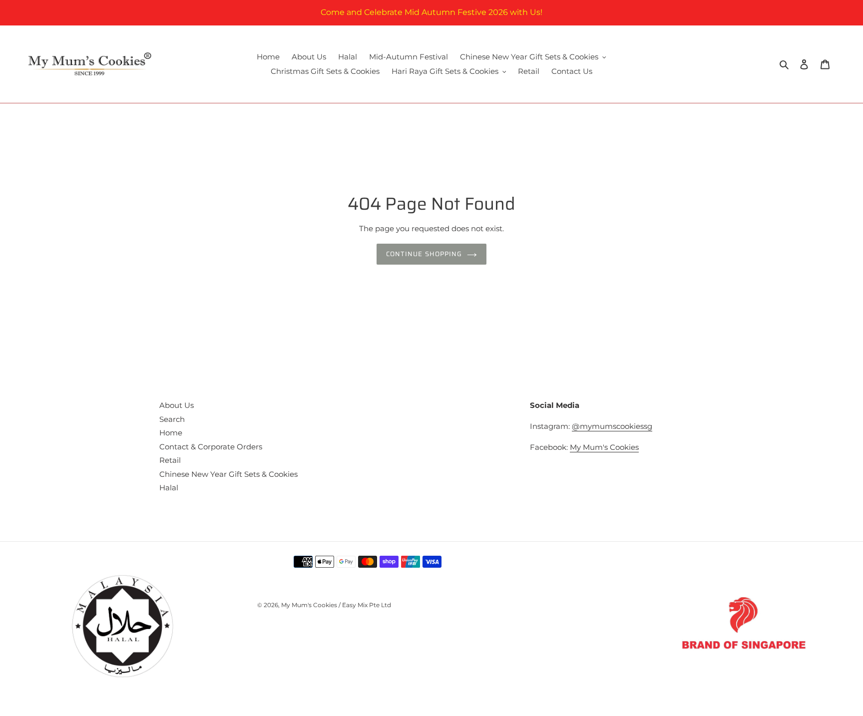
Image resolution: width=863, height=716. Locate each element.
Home (170, 432)
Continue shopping (424, 254)
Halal (168, 487)
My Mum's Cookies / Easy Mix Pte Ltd (336, 605)
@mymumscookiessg (612, 426)
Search (172, 419)
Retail (170, 460)
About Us (176, 405)
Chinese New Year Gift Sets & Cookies (228, 474)
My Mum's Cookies (604, 447)
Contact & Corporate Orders (210, 446)
